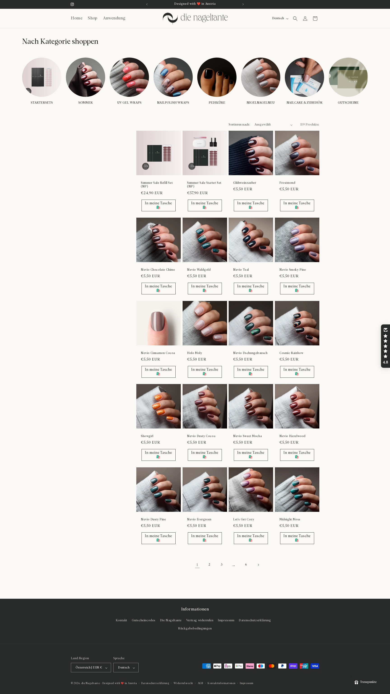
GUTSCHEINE (348, 102)
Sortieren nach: (239, 124)
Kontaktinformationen (221, 683)
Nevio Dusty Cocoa (201, 436)
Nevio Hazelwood (292, 436)
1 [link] (197, 565)
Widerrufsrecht (183, 683)
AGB (200, 683)
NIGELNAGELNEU (261, 102)
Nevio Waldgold (199, 269)
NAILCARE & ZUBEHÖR (305, 102)
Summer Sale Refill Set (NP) (157, 185)
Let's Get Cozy (243, 519)
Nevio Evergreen (199, 519)
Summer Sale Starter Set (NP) (204, 185)
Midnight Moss (289, 519)
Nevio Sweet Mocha (247, 436)
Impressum (226, 620)
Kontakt (121, 620)
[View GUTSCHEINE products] (348, 77)
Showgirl (147, 436)
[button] (295, 18)
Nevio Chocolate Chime (158, 269)
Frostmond (287, 183)
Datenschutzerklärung (255, 620)
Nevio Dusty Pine (153, 519)
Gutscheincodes (144, 620)
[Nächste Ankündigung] (243, 4)
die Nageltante (90, 683)
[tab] (152, 171)
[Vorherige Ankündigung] (147, 4)
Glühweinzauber (244, 183)
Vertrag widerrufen (200, 620)
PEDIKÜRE (217, 102)
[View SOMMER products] (85, 77)
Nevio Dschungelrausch (250, 353)
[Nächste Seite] (258, 565)
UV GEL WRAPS (129, 102)
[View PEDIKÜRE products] (217, 77)
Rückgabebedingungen (195, 628)
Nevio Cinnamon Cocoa (158, 353)
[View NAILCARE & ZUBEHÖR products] (304, 77)
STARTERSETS (42, 102)
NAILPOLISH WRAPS (173, 102)
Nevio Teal (241, 269)
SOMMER (85, 102)
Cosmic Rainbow (291, 353)
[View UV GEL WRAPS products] (129, 77)
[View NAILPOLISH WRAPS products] (173, 77)
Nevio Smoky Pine (292, 269)
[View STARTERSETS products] (41, 77)
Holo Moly (194, 353)
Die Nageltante (171, 620)
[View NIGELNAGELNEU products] (260, 77)
